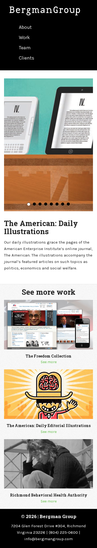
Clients (26, 58)
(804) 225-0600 (63, 532)
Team (25, 48)
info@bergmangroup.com (48, 538)
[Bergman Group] (48, 11)
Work (24, 37)
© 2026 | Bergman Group (48, 516)
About (25, 27)
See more (49, 362)
